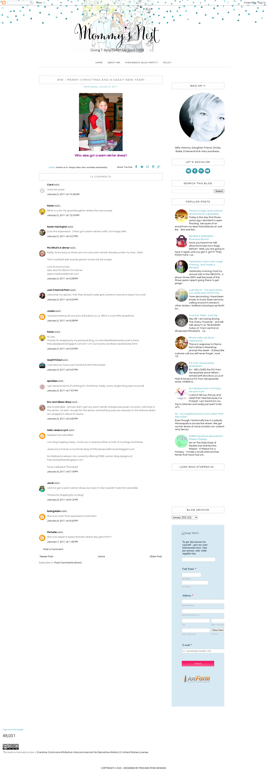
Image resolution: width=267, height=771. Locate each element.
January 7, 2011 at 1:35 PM (62, 542)
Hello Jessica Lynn (57, 430)
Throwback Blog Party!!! (141, 62)
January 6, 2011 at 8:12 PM (62, 500)
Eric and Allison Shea (59, 402)
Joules (51, 311)
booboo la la (62, 167)
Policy (167, 62)
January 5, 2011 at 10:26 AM (63, 194)
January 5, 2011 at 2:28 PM (62, 278)
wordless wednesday (97, 167)
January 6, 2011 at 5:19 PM (62, 471)
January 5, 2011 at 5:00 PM (62, 349)
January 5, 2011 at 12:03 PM (63, 215)
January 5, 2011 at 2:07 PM (62, 236)
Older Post (156, 556)
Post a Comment (53, 549)
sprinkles (52, 381)
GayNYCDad (54, 360)
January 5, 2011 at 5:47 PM (62, 370)
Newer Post (46, 556)
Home (99, 62)
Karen (50, 205)
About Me (114, 62)
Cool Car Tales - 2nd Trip (203, 315)
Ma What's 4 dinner (58, 248)
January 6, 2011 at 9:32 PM (62, 521)
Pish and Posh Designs (152, 768)
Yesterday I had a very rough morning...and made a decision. (206, 264)
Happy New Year (77, 167)
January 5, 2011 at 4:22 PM (62, 299)
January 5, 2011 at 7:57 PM (62, 390)
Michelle (52, 532)
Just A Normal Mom (58, 290)
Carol (50, 184)
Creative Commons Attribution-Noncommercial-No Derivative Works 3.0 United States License (92, 752)
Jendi (50, 483)
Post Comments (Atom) (68, 562)
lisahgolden (54, 511)
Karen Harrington (57, 227)
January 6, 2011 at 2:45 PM (62, 418)
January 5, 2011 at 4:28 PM (62, 320)
